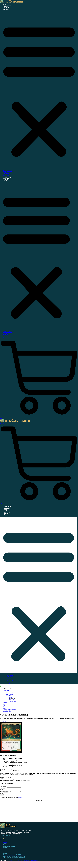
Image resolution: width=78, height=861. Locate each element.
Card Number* (4, 790)
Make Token (9, 695)
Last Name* (3, 788)
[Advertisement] (39, 811)
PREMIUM (6, 333)
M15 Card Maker (10, 694)
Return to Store (4, 721)
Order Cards (7, 332)
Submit (2, 794)
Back (7, 691)
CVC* (1, 793)
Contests (6, 173)
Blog (4, 704)
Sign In (5, 180)
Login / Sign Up (7, 711)
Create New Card (7, 690)
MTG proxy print (25, 860)
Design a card (7, 171)
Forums (5, 702)
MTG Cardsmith (7, 688)
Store (4, 708)
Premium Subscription (8, 706)
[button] (39, 90)
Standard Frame (13, 701)
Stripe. (20, 797)
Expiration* (3, 791)
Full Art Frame (12, 700)
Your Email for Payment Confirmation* (10, 780)
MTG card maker (35, 860)
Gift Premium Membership (9, 709)
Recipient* (2, 777)
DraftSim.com (9, 860)
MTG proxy (17, 860)
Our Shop (6, 9)
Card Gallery (7, 508)
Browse (5, 172)
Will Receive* (3, 779)
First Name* (3, 786)
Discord (5, 705)
